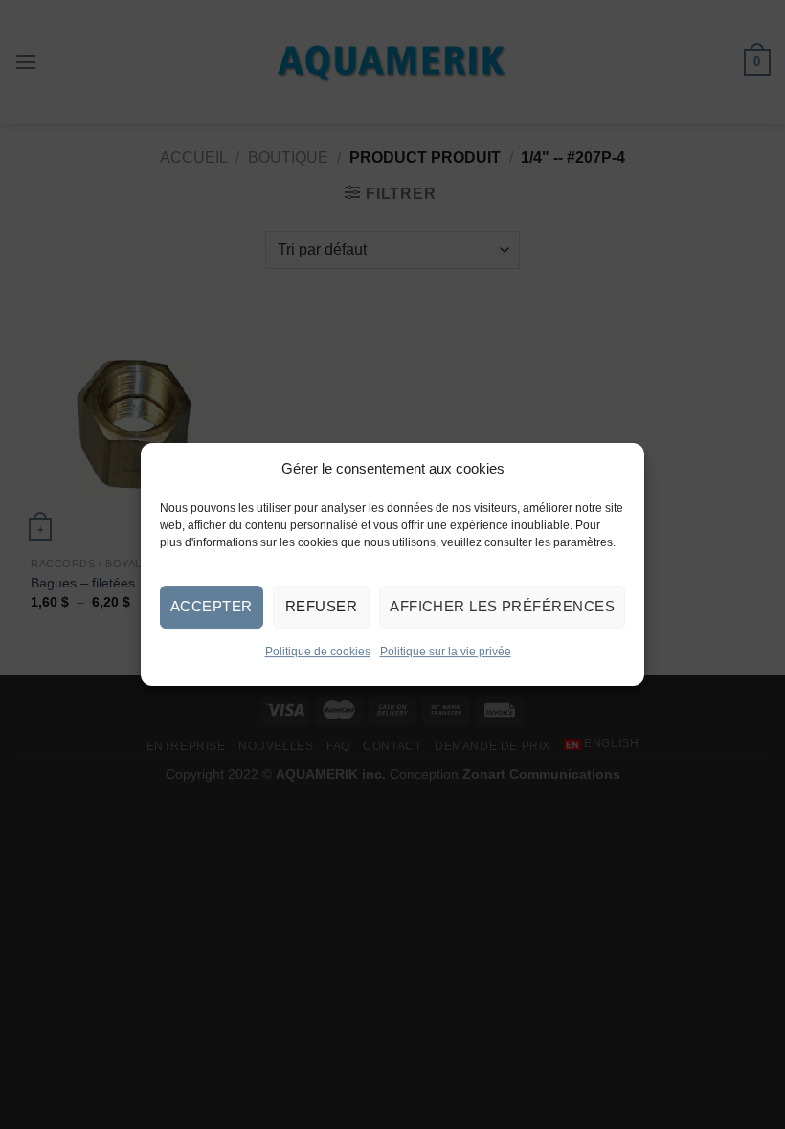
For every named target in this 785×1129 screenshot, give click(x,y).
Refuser (321, 606)
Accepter (211, 606)
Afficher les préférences (502, 606)
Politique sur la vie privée (445, 651)
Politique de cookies (317, 651)
